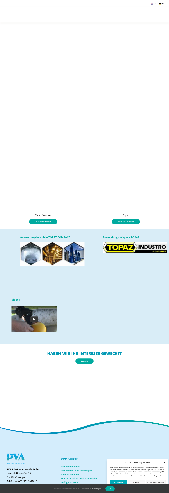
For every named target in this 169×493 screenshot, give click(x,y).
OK (110, 489)
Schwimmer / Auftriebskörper (76, 470)
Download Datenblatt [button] (43, 222)
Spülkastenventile (70, 474)
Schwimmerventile (70, 466)
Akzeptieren (118, 482)
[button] (164, 463)
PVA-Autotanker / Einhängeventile (79, 478)
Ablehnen (136, 482)
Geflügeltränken (69, 482)
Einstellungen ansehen (155, 482)
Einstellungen (96, 489)
